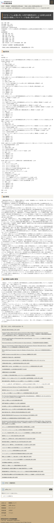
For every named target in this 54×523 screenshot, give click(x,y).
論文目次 (5, 44)
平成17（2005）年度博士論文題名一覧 (33, 6)
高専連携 (3, 512)
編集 (51, 489)
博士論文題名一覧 (26, 47)
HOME (2, 6)
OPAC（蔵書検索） (10, 483)
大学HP (10, 510)
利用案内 (3, 505)
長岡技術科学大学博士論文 (17, 6)
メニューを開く (52, 2)
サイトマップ (12, 508)
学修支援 (3, 510)
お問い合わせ (12, 505)
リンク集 (3, 515)
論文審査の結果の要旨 (19, 44)
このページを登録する (8, 496)
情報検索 (8, 6)
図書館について (12, 503)
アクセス (11, 512)
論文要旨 (10, 44)
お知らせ (3, 503)
